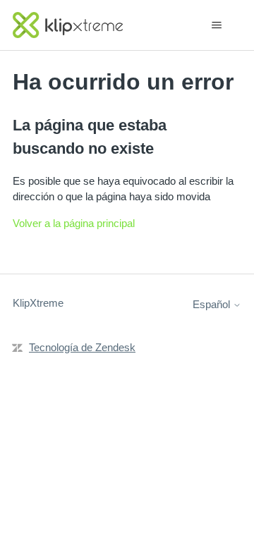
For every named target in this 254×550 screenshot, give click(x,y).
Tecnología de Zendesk (82, 347)
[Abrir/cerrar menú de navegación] (216, 25)
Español (213, 304)
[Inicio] (68, 25)
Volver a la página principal (74, 223)
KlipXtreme (38, 303)
